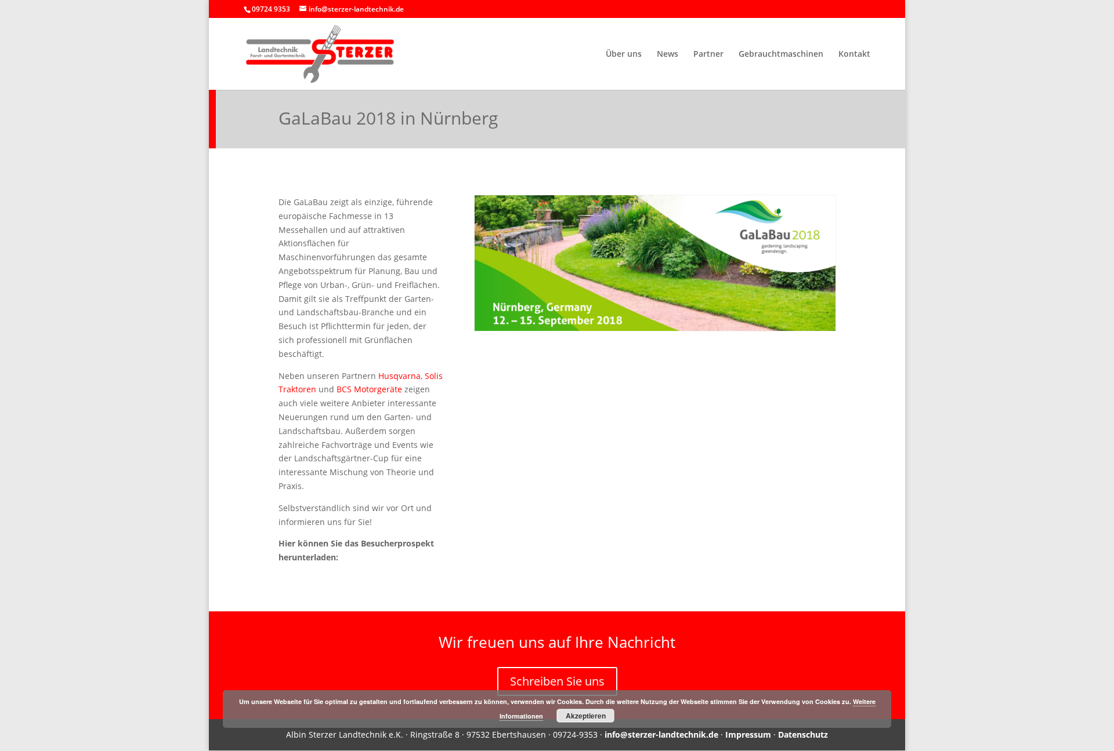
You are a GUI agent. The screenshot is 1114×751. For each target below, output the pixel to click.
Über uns (624, 54)
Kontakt (854, 54)
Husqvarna (399, 375)
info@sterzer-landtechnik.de (661, 734)
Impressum (748, 734)
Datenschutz (803, 734)
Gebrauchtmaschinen (781, 54)
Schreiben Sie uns (557, 681)
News (667, 54)
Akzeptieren (586, 715)
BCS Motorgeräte (369, 389)
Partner (708, 54)
